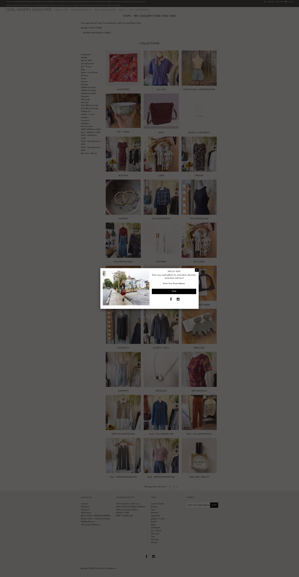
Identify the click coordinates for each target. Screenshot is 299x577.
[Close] (197, 270)
